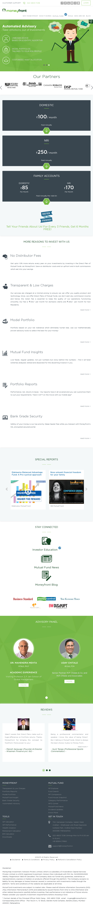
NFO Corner (53, 803)
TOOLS (70, 16)
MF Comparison (54, 794)
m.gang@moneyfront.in (76, 898)
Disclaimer (16, 860)
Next (90, 43)
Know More (53, 812)
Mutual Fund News (46, 567)
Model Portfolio (9, 794)
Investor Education (45, 549)
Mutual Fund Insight (10, 797)
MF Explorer (53, 788)
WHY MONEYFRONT (30, 16)
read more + (85, 310)
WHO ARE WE (79, 16)
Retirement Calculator (11, 831)
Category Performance (58, 800)
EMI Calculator (8, 834)
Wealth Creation (9, 828)
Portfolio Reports (9, 791)
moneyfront (14, 10)
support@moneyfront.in (63, 846)
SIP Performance (9, 825)
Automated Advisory (11, 803)
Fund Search (53, 791)
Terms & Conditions (32, 860)
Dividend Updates (55, 809)
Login (86, 3)
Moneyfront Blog (46, 584)
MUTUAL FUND (58, 16)
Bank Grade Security (10, 800)
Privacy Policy (48, 860)
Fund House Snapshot (57, 797)
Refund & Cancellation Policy (70, 860)
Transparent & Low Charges (13, 788)
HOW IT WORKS (45, 16)
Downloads (7, 837)
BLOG (88, 16)
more (23, 685)
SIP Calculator (8, 822)
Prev (3, 43)
